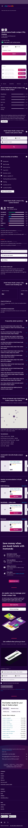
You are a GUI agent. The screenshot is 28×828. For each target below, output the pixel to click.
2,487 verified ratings (15, 42)
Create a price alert (20, 573)
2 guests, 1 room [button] (7, 50)
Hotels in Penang (6, 737)
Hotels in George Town (8, 727)
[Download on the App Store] (12, 816)
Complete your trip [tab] (15, 711)
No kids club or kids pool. (9, 241)
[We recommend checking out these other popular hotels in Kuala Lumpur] (26, 456)
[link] (16, 496)
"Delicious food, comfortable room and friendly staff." (13, 235)
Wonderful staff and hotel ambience (11, 230)
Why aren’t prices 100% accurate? (10, 759)
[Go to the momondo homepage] (9, 6)
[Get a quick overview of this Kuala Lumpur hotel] (26, 89)
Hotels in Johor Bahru (7, 723)
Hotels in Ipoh (6, 735)
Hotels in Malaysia (19, 764)
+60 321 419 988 (5, 40)
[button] (2, 6)
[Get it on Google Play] (4, 816)
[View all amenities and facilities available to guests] (26, 157)
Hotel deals (6, 764)
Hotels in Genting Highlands (9, 731)
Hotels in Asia (12, 764)
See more (24, 485)
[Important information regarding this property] (26, 284)
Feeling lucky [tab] (6, 711)
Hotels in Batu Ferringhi (8, 733)
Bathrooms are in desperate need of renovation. (14, 243)
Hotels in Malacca (6, 729)
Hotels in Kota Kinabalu (8, 725)
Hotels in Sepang (6, 722)
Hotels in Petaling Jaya (7, 720)
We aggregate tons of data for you (10, 756)
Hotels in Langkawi (7, 718)
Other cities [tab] (5, 708)
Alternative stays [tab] (14, 708)
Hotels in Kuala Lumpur (8, 765)
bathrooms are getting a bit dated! (11, 245)
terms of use (18, 689)
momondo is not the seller (8, 754)
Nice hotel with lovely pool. (9, 232)
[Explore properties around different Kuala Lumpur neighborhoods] (26, 480)
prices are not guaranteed (7, 750)
